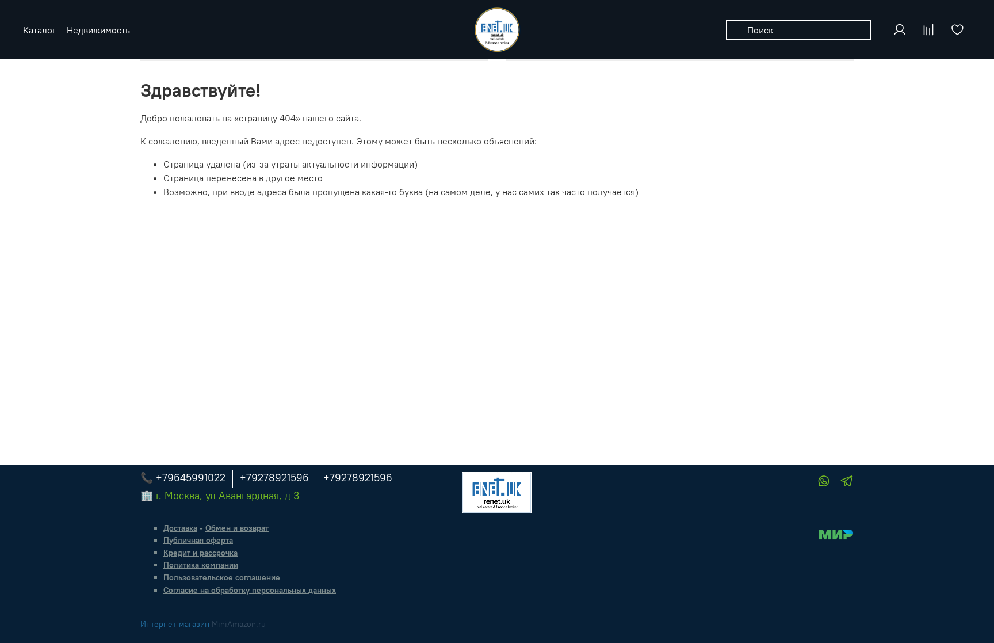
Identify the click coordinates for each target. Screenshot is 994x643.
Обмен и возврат (237, 528)
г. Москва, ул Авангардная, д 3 (227, 495)
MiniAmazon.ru (239, 624)
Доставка (180, 528)
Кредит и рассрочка (200, 552)
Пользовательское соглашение (221, 577)
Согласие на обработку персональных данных (249, 590)
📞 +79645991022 (182, 477)
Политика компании (200, 565)
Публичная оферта (198, 540)
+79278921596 (274, 477)
